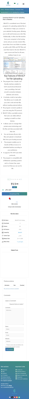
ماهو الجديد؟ (20, 241)
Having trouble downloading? (14, 206)
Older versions (14, 204)
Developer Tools (19, 9)
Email (6, 332)
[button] (23, 4)
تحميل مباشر (8, 189)
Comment (7, 307)
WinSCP (20, 232)
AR (16, 4)
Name (6, 326)
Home (2, 9)
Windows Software (9, 9)
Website (7, 338)
